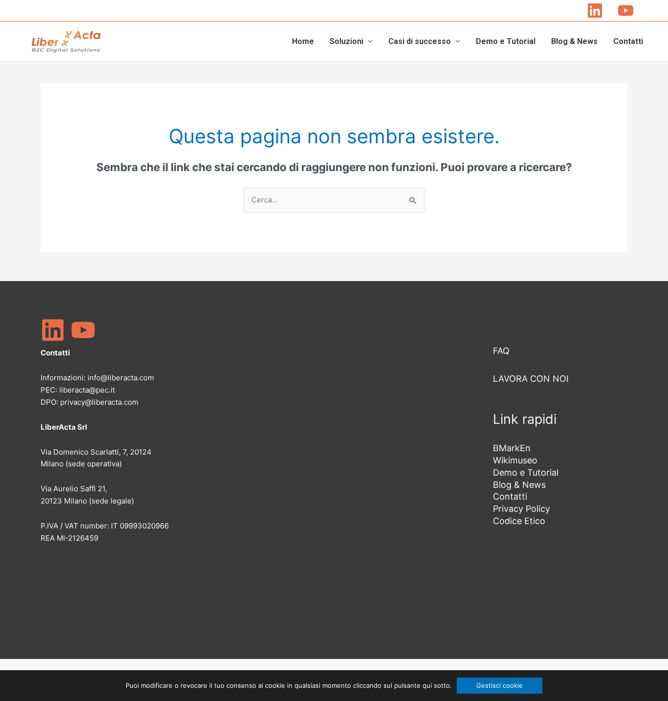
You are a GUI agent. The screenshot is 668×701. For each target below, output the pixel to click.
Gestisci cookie (499, 685)
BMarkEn (512, 448)
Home (303, 41)
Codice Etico (519, 521)
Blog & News (574, 41)
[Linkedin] (594, 10)
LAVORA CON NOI (531, 378)
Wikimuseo (515, 460)
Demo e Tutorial (505, 41)
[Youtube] (625, 10)
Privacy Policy (521, 509)
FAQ (47, 570)
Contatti (628, 41)
